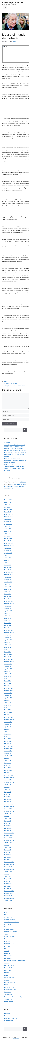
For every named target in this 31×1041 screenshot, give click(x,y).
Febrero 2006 (8, 886)
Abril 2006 (7, 881)
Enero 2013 (7, 685)
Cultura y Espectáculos (11, 936)
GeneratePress (15, 1038)
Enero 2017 (7, 570)
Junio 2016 (7, 586)
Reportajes (7, 992)
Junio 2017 (7, 557)
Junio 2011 (7, 731)
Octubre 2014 (8, 635)
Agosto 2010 (8, 755)
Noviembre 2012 (9, 690)
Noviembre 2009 (9, 777)
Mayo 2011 (7, 734)
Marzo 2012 (7, 710)
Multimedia (7, 970)
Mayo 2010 (7, 763)
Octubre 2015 (8, 606)
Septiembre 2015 (9, 608)
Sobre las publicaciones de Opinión (14, 997)
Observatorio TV (9, 977)
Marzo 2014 (7, 652)
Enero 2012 (7, 714)
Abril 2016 (7, 591)
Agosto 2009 (8, 784)
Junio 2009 (7, 789)
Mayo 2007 (7, 850)
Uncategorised (8, 1001)
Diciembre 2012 (8, 688)
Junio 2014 (7, 644)
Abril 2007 (7, 852)
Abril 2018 (7, 533)
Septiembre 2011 (9, 724)
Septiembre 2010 (9, 753)
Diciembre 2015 (8, 601)
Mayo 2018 (7, 531)
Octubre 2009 (8, 780)
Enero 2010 (7, 772)
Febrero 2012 (8, 712)
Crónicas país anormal (10, 931)
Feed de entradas (9, 1016)
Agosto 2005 (8, 900)
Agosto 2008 (8, 813)
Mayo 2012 (7, 705)
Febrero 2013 (8, 683)
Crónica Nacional (9, 929)
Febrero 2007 (8, 857)
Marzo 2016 (7, 594)
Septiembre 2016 (9, 579)
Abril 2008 (7, 823)
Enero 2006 (7, 888)
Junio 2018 (7, 529)
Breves (6, 914)
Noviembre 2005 (9, 893)
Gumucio (6, 951)
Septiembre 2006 (9, 869)
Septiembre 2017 (9, 550)
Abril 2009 (7, 794)
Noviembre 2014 (9, 632)
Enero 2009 (7, 801)
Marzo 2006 (7, 883)
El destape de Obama (10, 383)
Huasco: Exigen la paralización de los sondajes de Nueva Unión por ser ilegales (15, 454)
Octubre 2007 (8, 838)
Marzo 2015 (7, 623)
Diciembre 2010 (8, 746)
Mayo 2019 (7, 502)
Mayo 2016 (7, 589)
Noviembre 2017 (9, 545)
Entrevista (7, 946)
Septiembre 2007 (9, 840)
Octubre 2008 (8, 809)
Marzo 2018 (7, 536)
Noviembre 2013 (9, 661)
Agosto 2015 (8, 611)
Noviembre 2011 (9, 719)
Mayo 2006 (7, 879)
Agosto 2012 (8, 698)
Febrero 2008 (8, 828)
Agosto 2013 (8, 669)
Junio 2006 (7, 876)
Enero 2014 (7, 656)
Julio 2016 (7, 584)
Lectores (6, 963)
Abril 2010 (7, 765)
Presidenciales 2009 (10, 989)
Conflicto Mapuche (9, 919)
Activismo (7, 912)
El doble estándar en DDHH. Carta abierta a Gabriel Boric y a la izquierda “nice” (15, 486)
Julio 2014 (7, 642)
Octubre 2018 (8, 519)
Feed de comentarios (10, 1018)
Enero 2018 (7, 541)
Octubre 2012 (8, 693)
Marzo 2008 (7, 825)
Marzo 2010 (7, 768)
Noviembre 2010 (9, 748)
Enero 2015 (7, 628)
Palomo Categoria (9, 982)
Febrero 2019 (8, 509)
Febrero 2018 (8, 538)
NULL (6, 975)
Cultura (6, 934)
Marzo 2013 (7, 681)
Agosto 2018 (8, 524)
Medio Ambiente (9, 965)
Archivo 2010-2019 (9, 442)
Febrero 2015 (8, 625)
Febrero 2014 (8, 654)
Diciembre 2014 (8, 630)
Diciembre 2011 (8, 717)
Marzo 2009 (7, 797)
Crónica (6, 927)
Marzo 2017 (7, 565)
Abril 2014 (7, 649)
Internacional (8, 955)
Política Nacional (9, 987)
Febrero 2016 (8, 596)
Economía (7, 939)
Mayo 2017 (7, 560)
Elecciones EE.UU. (9, 943)
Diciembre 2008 (9, 804)
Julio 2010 (7, 758)
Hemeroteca (7, 953)
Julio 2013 (7, 671)
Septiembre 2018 (9, 521)
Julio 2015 (7, 613)
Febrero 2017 (8, 567)
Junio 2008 (7, 818)
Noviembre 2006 (9, 864)
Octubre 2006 (8, 867)
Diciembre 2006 (9, 862)
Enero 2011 (7, 743)
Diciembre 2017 (8, 543)
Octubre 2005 (8, 895)
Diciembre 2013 (8, 659)
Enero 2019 (7, 512)
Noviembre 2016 (9, 574)
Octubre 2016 (8, 577)
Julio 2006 (7, 874)
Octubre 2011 (8, 722)
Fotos (5, 948)
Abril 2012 (7, 707)
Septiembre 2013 (9, 666)
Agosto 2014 (8, 640)
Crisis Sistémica (8, 924)
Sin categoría (8, 994)
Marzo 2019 (7, 507)
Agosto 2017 (8, 553)
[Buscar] (25, 430)
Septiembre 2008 (9, 811)
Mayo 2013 (7, 676)
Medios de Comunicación (11, 968)
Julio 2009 (7, 787)
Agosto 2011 (7, 726)
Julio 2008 (7, 816)
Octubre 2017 (8, 548)
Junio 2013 (7, 673)
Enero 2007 (7, 859)
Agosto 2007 (8, 842)
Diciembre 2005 (9, 891)
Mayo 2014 (7, 647)
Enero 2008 (7, 830)
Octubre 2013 (8, 664)
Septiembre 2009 (9, 782)
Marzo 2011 (7, 739)
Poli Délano (23, 482)
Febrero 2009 (8, 799)
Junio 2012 (7, 702)
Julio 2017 (7, 555)
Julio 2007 (7, 845)
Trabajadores (8, 999)
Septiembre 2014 (9, 637)
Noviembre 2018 (9, 516)
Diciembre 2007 (9, 833)
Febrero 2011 (8, 741)
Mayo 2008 (7, 821)
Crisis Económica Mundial (11, 922)
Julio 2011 (7, 729)
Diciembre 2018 (8, 514)
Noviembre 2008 (9, 806)
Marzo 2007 (7, 854)
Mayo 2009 (7, 792)
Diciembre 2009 (9, 775)
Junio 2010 (7, 760)
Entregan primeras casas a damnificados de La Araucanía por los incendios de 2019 (15, 460)
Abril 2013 (7, 678)
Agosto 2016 (8, 582)
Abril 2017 (7, 562)
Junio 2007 (7, 847)
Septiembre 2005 (9, 898)
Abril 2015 (7, 620)
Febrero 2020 (8, 500)
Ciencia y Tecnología (10, 917)
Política (6, 381)
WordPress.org (8, 1020)
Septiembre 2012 (9, 695)
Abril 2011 (7, 736)
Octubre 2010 (8, 751)
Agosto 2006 (8, 871)
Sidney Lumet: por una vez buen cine (15, 386)
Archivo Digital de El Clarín (13, 2)
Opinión (6, 980)
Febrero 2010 (8, 770)
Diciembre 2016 (8, 572)
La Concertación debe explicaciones (14, 960)
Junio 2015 (7, 615)
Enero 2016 (7, 599)
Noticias (6, 972)
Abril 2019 (7, 504)
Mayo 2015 (7, 618)
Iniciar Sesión (8, 1013)
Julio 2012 (7, 700)
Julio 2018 (7, 526)
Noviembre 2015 (9, 603)
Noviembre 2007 (9, 835)
